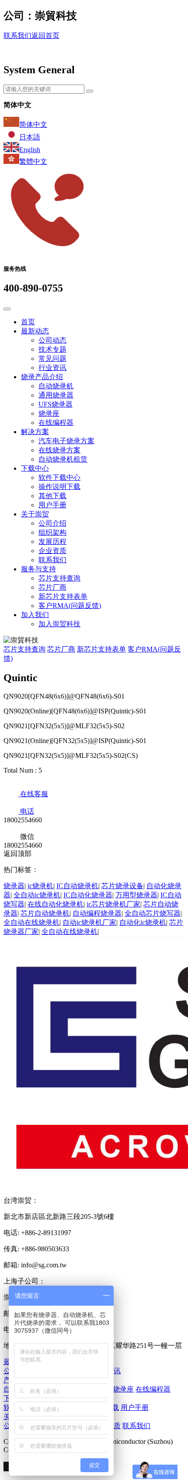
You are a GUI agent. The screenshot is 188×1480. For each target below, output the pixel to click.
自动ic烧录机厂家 (89, 922)
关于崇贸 (35, 514)
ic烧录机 (40, 885)
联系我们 (17, 35)
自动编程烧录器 (97, 913)
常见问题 (52, 358)
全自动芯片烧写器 (153, 913)
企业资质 (52, 550)
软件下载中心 (59, 477)
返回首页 (45, 35)
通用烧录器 (55, 395)
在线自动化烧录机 (56, 904)
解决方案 (35, 431)
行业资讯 (52, 367)
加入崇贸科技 (59, 624)
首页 (28, 322)
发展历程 (52, 541)
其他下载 (52, 495)
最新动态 (35, 331)
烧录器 (13, 885)
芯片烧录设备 (122, 885)
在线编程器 (55, 422)
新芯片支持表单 (62, 596)
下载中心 (35, 468)
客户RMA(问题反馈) (69, 605)
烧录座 (48, 413)
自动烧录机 (55, 386)
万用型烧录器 (136, 895)
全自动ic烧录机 (37, 895)
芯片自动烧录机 (45, 913)
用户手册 (52, 505)
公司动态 (52, 340)
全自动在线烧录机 (31, 922)
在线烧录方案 (59, 450)
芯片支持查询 (59, 578)
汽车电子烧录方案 (66, 441)
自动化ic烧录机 (142, 922)
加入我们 (35, 614)
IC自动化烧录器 (87, 895)
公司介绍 (52, 523)
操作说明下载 (59, 486)
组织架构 (52, 532)
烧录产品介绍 (42, 376)
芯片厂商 (52, 587)
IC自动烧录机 (77, 885)
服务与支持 (38, 569)
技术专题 (52, 349)
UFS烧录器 (55, 404)
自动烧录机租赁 (62, 459)
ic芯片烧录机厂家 (113, 904)
